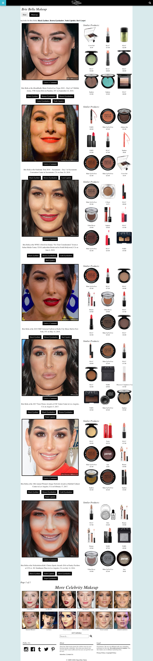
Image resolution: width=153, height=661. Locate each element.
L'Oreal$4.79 (108, 203)
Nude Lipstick (70, 20)
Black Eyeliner (43, 20)
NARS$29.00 (108, 386)
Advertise (62, 654)
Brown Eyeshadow (57, 20)
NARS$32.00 (91, 151)
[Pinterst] (53, 652)
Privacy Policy (101, 653)
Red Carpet (80, 20)
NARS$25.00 (91, 409)
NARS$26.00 (91, 128)
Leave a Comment (50, 82)
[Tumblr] (39, 652)
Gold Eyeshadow (66, 256)
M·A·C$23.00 (108, 250)
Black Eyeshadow (48, 412)
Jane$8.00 (107, 466)
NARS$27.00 (108, 547)
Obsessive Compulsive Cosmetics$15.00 (126, 386)
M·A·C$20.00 (108, 70)
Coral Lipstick (66, 178)
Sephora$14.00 (124, 489)
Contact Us (69, 654)
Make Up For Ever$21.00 (108, 128)
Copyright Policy (111, 653)
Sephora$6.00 (124, 151)
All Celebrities (76, 633)
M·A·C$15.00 (124, 226)
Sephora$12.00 (91, 93)
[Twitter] (46, 652)
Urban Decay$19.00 (91, 226)
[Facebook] (32, 652)
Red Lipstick (50, 260)
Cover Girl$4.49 (91, 46)
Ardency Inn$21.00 (124, 128)
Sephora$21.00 (91, 489)
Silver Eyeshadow (64, 574)
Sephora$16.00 (108, 226)
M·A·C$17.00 (108, 46)
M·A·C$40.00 (124, 93)
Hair (24, 14)
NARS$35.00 (124, 250)
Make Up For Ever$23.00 (108, 409)
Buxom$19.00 (91, 311)
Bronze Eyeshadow (49, 96)
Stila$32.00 (108, 524)
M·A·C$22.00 (124, 46)
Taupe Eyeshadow (50, 578)
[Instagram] (26, 652)
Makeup (34, 14)
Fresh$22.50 (108, 442)
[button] (3, 3)
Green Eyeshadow (43, 101)
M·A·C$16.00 (91, 70)
